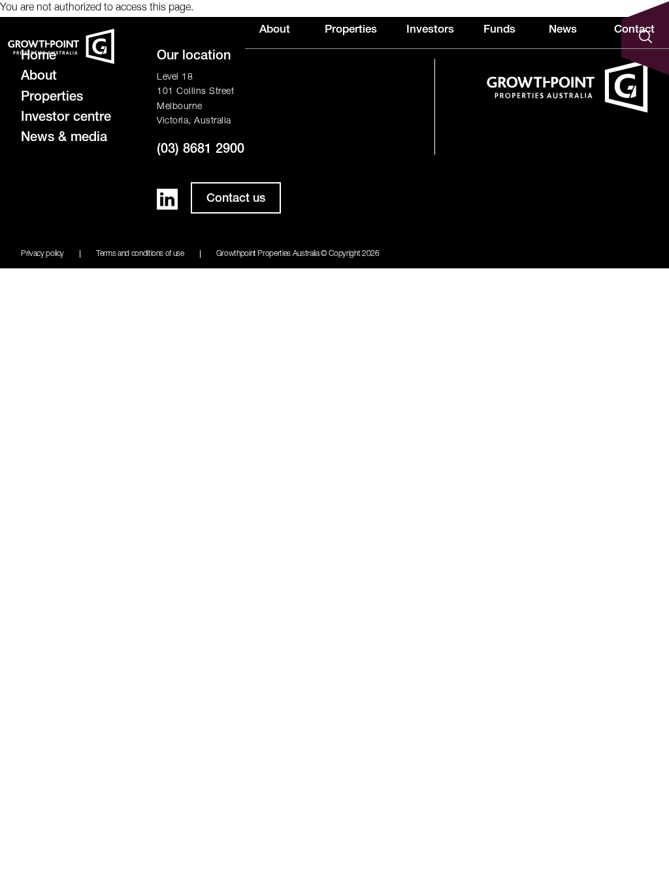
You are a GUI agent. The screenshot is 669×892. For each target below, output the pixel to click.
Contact (634, 30)
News (563, 30)
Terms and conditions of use (140, 254)
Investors (430, 30)
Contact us (235, 199)
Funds (499, 30)
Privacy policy (42, 254)
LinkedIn (167, 199)
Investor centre (66, 118)
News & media (64, 138)
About (274, 30)
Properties (351, 30)
